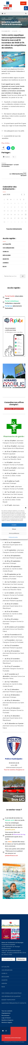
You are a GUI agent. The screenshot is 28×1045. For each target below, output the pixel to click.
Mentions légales (7, 1022)
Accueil (3, 18)
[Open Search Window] (25, 13)
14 (18, 211)
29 (11, 203)
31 (18, 203)
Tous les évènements (14, 229)
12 (11, 211)
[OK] (22, 276)
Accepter (14, 525)
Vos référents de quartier (11, 996)
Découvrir (6, 255)
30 (15, 203)
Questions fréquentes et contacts (14, 1003)
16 (25, 211)
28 (8, 203)
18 (8, 214)
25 (8, 218)
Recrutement (5, 1015)
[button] (26, 8)
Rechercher (21, 959)
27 (4, 203)
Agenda (6, 263)
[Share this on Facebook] (8, 148)
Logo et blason (6, 1018)
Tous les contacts (7, 1011)
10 (4, 211)
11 (8, 211)
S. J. (20, 31)
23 (25, 214)
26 (11, 218)
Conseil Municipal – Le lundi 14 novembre (10, 165)
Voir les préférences (14, 533)
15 (22, 211)
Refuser (14, 529)
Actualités (11, 18)
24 (4, 218)
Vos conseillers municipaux (11, 993)
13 (15, 211)
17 (4, 214)
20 (15, 214)
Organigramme (6, 1013)
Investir (6, 259)
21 (18, 214)
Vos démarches (8, 248)
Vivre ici (6, 252)
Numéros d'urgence (7, 1020)
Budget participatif (8, 1000)
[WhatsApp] (13, 148)
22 (22, 214)
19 (11, 214)
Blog (4, 266)
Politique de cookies (13, 537)
